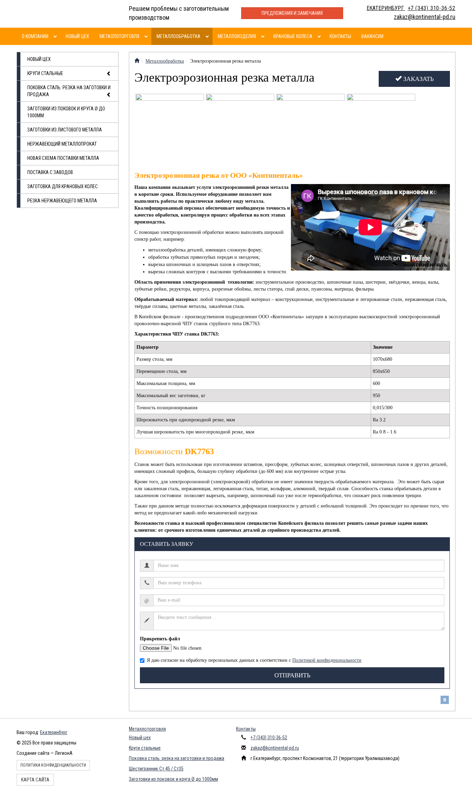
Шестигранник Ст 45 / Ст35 (156, 768)
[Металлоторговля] (147, 36)
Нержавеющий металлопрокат (62, 144)
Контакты (340, 36)
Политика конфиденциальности (53, 765)
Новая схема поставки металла (63, 158)
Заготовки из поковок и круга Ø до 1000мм (66, 112)
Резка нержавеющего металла (62, 200)
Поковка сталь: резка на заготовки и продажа (69, 91)
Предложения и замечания (292, 13)
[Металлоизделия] (263, 36)
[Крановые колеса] (320, 36)
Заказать (418, 78)
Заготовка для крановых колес (62, 186)
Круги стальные (45, 73)
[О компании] (56, 36)
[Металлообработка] (208, 36)
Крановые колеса (292, 36)
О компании (35, 36)
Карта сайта (35, 780)
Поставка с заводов (50, 172)
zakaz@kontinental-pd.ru (275, 748)
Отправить (292, 675)
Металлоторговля (119, 36)
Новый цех (77, 36)
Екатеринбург (53, 732)
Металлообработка (178, 36)
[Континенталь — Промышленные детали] (136, 61)
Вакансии (372, 36)
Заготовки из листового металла (64, 129)
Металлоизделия (237, 36)
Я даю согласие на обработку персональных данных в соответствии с (254, 660)
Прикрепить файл (160, 638)
